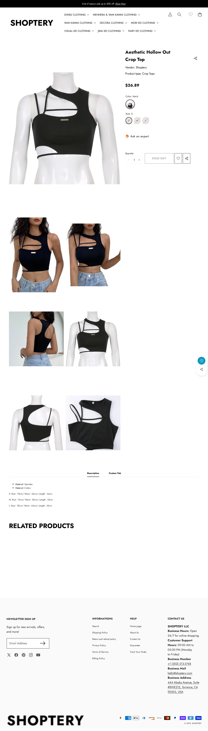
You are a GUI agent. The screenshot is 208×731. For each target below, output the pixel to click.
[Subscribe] (43, 643)
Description (93, 473)
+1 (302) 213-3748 (179, 664)
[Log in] (170, 14)
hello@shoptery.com (180, 673)
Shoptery (141, 67)
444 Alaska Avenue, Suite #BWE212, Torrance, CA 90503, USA (183, 687)
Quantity (129, 153)
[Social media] (201, 369)
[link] (190, 14)
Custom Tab (115, 473)
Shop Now (120, 3)
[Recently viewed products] (201, 361)
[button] (179, 14)
